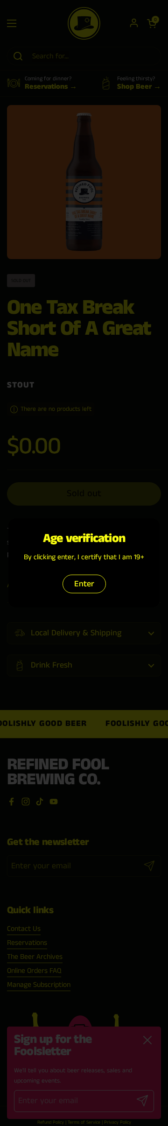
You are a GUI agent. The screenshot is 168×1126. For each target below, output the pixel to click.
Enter (84, 584)
